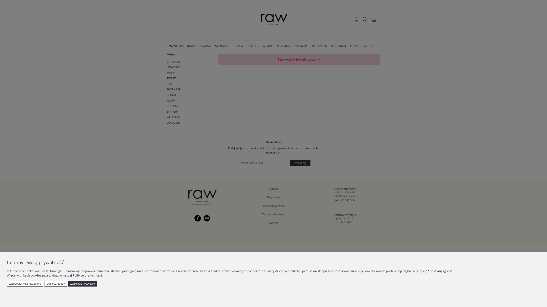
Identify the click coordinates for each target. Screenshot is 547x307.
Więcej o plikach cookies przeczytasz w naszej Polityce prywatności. (55, 275)
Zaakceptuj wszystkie (82, 283)
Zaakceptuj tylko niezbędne (25, 283)
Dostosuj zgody (56, 283)
